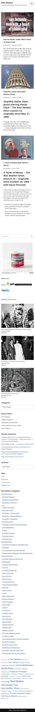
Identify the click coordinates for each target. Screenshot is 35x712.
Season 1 (4, 691)
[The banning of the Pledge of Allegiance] (17, 273)
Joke (16, 676)
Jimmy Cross (11, 676)
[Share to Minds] (3, 285)
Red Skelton (27, 204)
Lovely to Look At (7, 590)
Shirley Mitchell (5, 693)
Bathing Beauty (6, 562)
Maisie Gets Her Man (8, 596)
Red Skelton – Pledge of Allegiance (11, 516)
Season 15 (16, 691)
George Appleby (5, 674)
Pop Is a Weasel (5, 428)
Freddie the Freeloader (8, 533)
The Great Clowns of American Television (13, 550)
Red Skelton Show (10, 688)
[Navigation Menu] (32, 3)
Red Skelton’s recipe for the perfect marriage (14, 524)
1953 (5, 659)
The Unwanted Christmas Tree (9, 393)
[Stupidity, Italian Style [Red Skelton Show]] (17, 76)
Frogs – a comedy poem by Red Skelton (22, 444)
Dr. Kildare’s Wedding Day (9, 570)
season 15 (16, 110)
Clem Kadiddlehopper (23, 122)
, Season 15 (16, 175)
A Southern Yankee (7, 613)
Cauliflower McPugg (24, 662)
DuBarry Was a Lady (8, 573)
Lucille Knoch (25, 676)
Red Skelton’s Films (7, 522)
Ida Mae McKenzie (29, 674)
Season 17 (29, 691)
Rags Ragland (30, 678)
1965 (8, 659)
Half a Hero (5, 587)
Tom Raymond (5, 447)
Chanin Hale (4, 665)
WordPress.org (5, 485)
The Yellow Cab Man (8, 636)
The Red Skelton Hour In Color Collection (13, 653)
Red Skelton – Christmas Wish (10, 513)
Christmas (12, 665)
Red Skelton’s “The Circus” (9, 502)
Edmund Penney (5, 671)
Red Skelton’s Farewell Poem (10, 500)
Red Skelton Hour (9, 685)
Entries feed (4, 479)
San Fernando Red (17, 192)
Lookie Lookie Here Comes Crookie (11, 425)
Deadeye (4, 530)
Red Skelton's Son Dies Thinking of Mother (13, 361)
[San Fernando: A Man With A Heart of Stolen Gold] (17, 24)
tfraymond (7, 45)
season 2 (9, 691)
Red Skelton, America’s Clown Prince (12, 559)
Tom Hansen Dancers (9, 696)
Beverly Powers (4, 662)
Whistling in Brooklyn (8, 624)
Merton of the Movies (8, 599)
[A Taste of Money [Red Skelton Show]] (17, 148)
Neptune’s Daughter (7, 602)
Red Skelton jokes (7, 539)
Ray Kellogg (5, 681)
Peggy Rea (24, 678)
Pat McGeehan (17, 678)
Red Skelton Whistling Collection (11, 633)
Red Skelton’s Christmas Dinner (11, 647)
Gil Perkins (21, 674)
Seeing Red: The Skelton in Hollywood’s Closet (15, 544)
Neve (10, 710)
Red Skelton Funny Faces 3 (10, 644)
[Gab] (12, 285)
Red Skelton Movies (6, 556)
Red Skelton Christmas (8, 642)
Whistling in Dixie (7, 627)
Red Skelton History (6, 494)
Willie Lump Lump (4, 698)
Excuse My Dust (6, 576)
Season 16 (23, 691)
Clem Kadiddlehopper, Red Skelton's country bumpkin (16, 329)
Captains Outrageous (7, 419)
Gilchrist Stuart (14, 674)
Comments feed (5, 482)
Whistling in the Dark (8, 630)
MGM (3, 678)
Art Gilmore (15, 659)
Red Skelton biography (8, 497)
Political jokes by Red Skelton (9, 422)
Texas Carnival (6, 616)
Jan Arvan (4, 676)
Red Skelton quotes (7, 510)
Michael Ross (8, 678)
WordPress (23, 710)
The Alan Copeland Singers (20, 693)
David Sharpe (17, 668)
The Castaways (5, 417)
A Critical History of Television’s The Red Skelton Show (17, 553)
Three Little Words (7, 619)
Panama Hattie (6, 604)
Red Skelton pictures (8, 536)
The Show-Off (6, 610)
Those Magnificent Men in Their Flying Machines (15, 639)
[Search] (32, 236)
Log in (3, 476)
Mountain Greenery (10, 213)
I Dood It (4, 593)
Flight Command (6, 579)
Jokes (19, 676)
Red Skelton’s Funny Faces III (15, 456)
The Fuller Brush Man (8, 582)
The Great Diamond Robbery (10, 584)
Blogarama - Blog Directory (8, 299)
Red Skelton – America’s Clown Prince (13, 650)
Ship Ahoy (5, 607)
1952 (2, 659)
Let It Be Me (22, 211)
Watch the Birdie (6, 622)
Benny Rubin (24, 659)
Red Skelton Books (6, 542)
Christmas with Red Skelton (10, 564)
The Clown (5, 567)
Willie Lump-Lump (22, 696)
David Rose (7, 668)
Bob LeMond (13, 662)
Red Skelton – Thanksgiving (10, 519)
